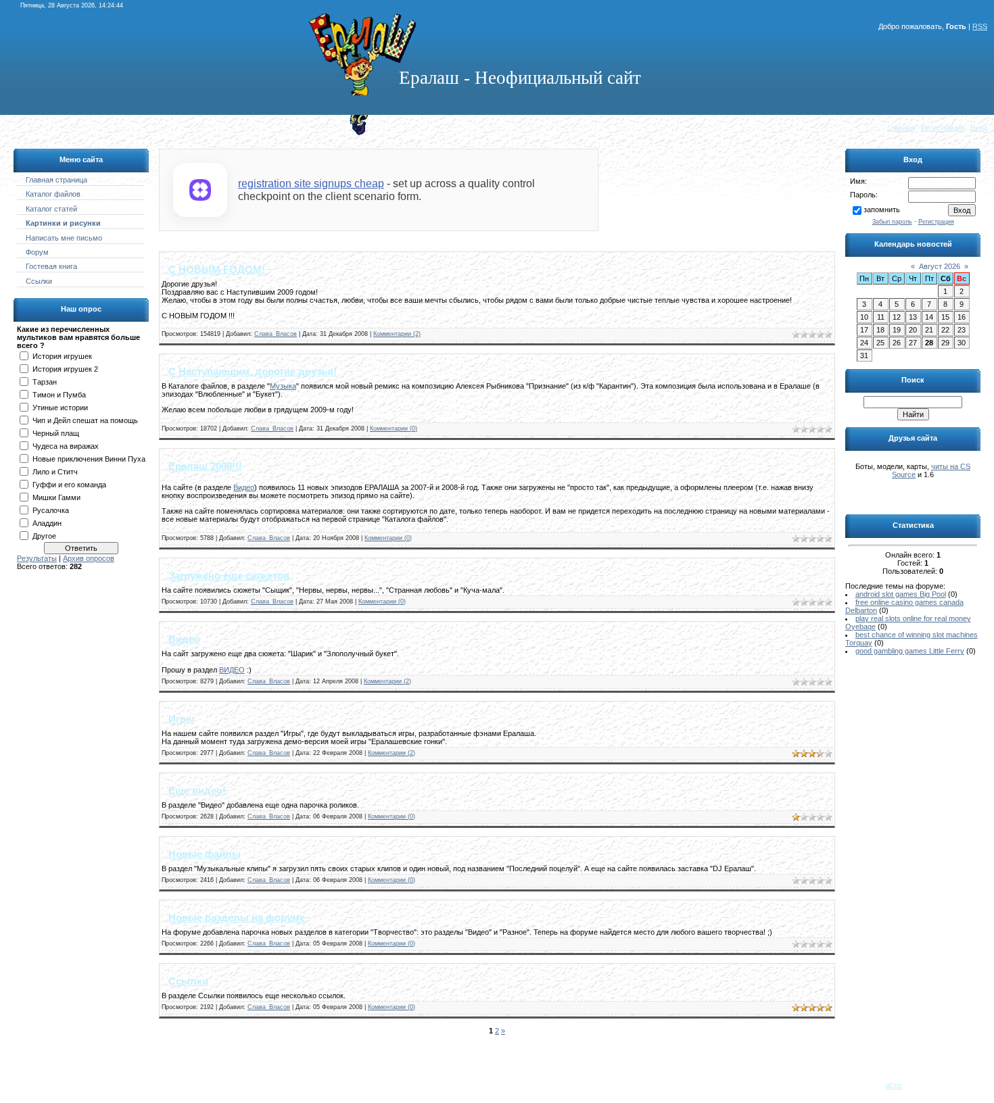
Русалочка (50, 510)
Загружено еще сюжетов (228, 575)
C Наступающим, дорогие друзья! (252, 371)
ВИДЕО (232, 670)
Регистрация (942, 128)
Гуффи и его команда (69, 485)
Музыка (283, 386)
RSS (979, 26)
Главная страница (56, 180)
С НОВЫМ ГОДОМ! (216, 269)
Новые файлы (204, 854)
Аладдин (47, 523)
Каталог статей (51, 209)
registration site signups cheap (311, 183)
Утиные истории (60, 407)
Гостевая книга (51, 266)
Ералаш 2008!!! (205, 466)
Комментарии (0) (393, 428)
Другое (44, 536)
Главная (901, 128)
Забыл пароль (892, 221)
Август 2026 (939, 266)
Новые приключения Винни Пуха (88, 459)
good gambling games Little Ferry (909, 651)
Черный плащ (55, 433)
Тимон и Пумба (59, 395)
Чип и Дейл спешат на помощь (85, 420)
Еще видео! (197, 790)
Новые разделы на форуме (236, 917)
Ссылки (39, 281)
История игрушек (62, 356)
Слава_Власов (275, 333)
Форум (37, 252)
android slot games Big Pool (900, 594)
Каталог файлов (53, 194)
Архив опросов (88, 558)
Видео (243, 487)
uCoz (894, 1085)
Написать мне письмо (64, 238)
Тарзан (44, 382)
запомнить (881, 209)
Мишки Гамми (56, 497)
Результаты (37, 558)
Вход (978, 128)
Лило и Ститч (55, 472)
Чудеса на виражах (65, 446)
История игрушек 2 (65, 369)
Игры (181, 719)
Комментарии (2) (397, 333)
